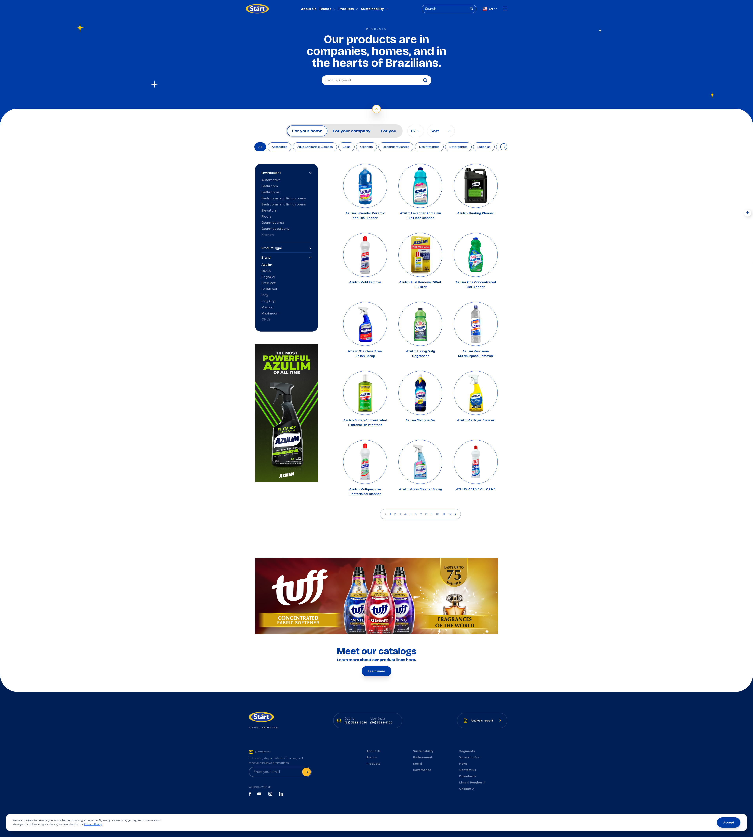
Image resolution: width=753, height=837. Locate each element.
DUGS (266, 271)
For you (388, 131)
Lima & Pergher (470, 782)
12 (450, 514)
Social (417, 763)
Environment (422, 757)
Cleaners (366, 147)
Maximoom (270, 313)
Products (373, 763)
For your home (307, 131)
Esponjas (483, 147)
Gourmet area (272, 222)
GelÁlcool (269, 289)
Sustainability (423, 751)
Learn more (376, 671)
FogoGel (268, 277)
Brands (371, 757)
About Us (308, 9)
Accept (728, 822)
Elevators (269, 210)
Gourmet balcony (275, 229)
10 (437, 514)
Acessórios (279, 147)
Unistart (465, 789)
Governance (422, 770)
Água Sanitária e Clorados (315, 147)
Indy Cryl (268, 301)
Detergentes (458, 147)
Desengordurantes (396, 147)
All (260, 147)
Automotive (271, 180)
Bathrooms (270, 192)
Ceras (346, 147)
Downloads (467, 776)
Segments (467, 751)
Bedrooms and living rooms (283, 198)
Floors (266, 216)
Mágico (267, 307)
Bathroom (269, 186)
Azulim (266, 265)
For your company (351, 131)
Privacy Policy (93, 824)
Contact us (467, 770)
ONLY (265, 319)
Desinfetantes (429, 147)
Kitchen (267, 235)
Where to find (469, 757)
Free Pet (268, 283)
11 (443, 514)
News (463, 763)
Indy (264, 295)
